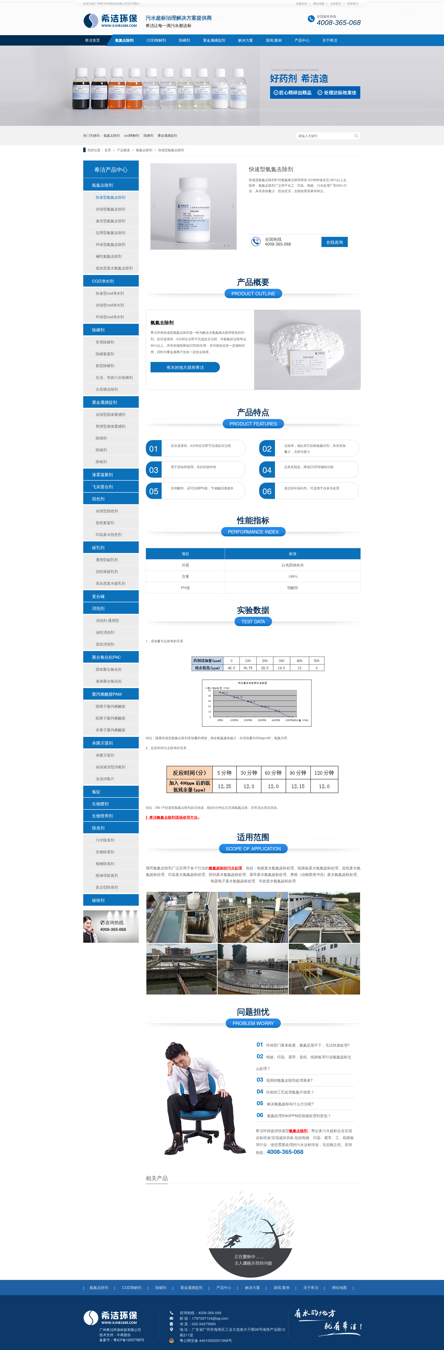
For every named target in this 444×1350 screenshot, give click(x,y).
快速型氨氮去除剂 (171, 150)
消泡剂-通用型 (107, 620)
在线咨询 (334, 242)
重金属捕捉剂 (214, 40)
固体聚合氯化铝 (109, 669)
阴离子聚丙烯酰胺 (110, 706)
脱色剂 (98, 498)
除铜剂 (101, 438)
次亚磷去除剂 (107, 389)
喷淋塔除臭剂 (107, 875)
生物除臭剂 (105, 851)
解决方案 (245, 40)
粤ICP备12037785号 (128, 1339)
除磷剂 (184, 40)
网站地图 (318, 3)
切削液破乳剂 (107, 571)
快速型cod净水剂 (110, 293)
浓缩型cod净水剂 (110, 305)
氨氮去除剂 (124, 40)
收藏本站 (301, 3)
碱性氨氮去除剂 (109, 256)
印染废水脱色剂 (109, 534)
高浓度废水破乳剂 (110, 583)
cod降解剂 (131, 135)
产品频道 (124, 150)
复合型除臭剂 (107, 887)
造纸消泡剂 (105, 644)
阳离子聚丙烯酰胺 (110, 718)
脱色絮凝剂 (105, 522)
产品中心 (302, 40)
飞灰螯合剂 (102, 486)
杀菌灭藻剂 (102, 743)
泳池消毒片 (105, 778)
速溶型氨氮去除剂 (110, 220)
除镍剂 (101, 449)
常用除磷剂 (105, 342)
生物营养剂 (102, 815)
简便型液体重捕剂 (110, 426)
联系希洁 (352, 3)
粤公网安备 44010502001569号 (206, 1340)
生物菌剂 (100, 803)
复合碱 (98, 596)
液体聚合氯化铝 (109, 681)
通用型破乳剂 (107, 559)
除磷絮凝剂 (105, 353)
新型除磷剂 (105, 365)
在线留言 (335, 3)
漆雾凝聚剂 (102, 474)
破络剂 (98, 900)
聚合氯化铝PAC (106, 657)
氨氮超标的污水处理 (225, 868)
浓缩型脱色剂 (107, 510)
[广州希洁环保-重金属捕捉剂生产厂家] (328, 1339)
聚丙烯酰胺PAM (107, 694)
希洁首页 (92, 40)
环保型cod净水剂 (110, 316)
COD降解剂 (156, 40)
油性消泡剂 (105, 632)
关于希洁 (329, 40)
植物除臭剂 (105, 863)
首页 (108, 150)
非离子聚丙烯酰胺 (110, 729)
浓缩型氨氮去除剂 (110, 209)
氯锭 (96, 791)
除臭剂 (98, 828)
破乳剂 (98, 547)
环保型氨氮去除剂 (110, 244)
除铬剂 (101, 461)
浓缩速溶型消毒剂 (110, 766)
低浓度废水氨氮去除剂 (114, 268)
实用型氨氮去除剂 (110, 232)
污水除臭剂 (105, 840)
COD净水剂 (103, 281)
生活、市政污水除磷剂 (114, 377)
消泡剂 (98, 608)
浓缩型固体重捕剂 (110, 414)
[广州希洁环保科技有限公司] (112, 1325)
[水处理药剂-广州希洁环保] (222, 124)
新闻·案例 (274, 40)
